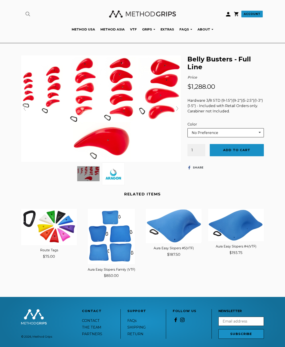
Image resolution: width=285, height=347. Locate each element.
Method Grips (42, 336)
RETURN (135, 334)
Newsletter (230, 311)
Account (252, 14)
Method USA (83, 29)
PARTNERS (92, 334)
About (206, 29)
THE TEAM (91, 327)
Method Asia (112, 29)
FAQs (186, 29)
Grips (149, 29)
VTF (133, 29)
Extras (167, 29)
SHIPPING (136, 327)
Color (192, 124)
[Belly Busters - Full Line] (88, 173)
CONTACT (91, 321)
